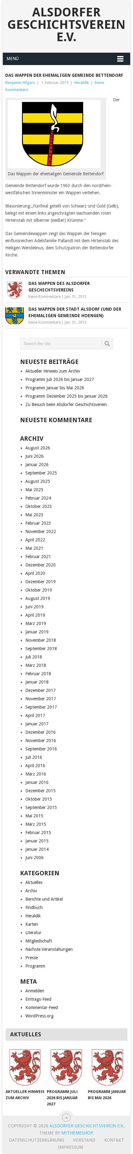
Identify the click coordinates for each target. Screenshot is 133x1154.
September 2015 (41, 807)
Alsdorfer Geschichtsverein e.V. (66, 24)
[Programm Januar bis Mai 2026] (107, 1067)
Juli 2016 (33, 757)
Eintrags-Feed (38, 999)
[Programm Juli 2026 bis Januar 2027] (66, 1067)
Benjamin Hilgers (20, 82)
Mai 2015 (34, 815)
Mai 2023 (34, 514)
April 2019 (35, 615)
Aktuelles (33, 882)
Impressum (70, 1147)
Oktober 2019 (38, 590)
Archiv (31, 890)
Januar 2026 (37, 464)
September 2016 (41, 748)
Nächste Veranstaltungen (49, 949)
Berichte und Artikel (44, 899)
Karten (31, 924)
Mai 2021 (34, 548)
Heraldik (81, 82)
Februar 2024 (38, 498)
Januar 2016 (37, 782)
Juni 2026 (34, 456)
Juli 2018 (33, 656)
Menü (12, 58)
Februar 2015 (38, 832)
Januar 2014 (37, 849)
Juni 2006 (34, 857)
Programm (35, 966)
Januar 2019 (37, 631)
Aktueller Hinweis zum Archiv (52, 371)
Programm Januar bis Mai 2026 (54, 387)
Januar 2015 (37, 840)
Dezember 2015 (40, 790)
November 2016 (40, 740)
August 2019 (37, 598)
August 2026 (37, 447)
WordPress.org (39, 1015)
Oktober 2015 (38, 799)
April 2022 (35, 539)
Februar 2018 (38, 673)
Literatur (33, 932)
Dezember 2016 (40, 732)
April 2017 (35, 715)
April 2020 (35, 573)
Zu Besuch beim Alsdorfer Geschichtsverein (66, 404)
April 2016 (35, 765)
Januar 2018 (37, 682)
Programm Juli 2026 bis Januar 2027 (59, 379)
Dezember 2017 (40, 690)
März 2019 (35, 623)
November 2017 (40, 698)
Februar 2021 (38, 556)
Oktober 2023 (38, 506)
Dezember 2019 (40, 581)
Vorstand (84, 1140)
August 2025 (37, 481)
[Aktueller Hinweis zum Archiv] (25, 1067)
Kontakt (114, 1140)
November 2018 (40, 640)
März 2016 (35, 774)
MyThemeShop (77, 1132)
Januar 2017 (37, 723)
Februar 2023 (38, 523)
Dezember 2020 (40, 564)
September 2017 (41, 707)
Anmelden (34, 990)
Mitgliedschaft (38, 940)
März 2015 (35, 824)
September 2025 (41, 472)
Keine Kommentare (44, 297)
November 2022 (40, 531)
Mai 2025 (34, 489)
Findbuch (34, 907)
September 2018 (41, 648)
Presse (31, 957)
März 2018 (35, 665)
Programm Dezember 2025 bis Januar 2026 (66, 396)
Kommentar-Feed (41, 1007)
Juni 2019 (34, 606)
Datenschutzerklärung (36, 1140)
